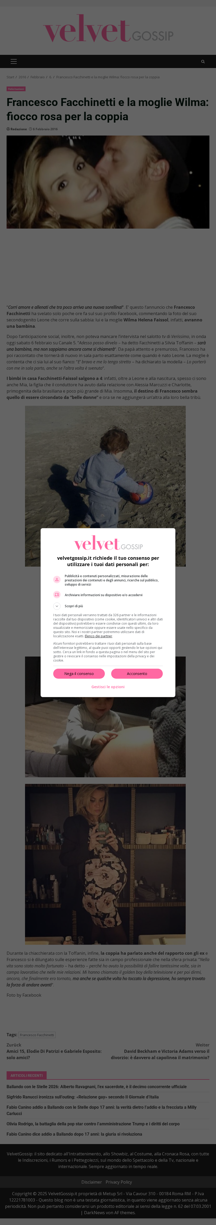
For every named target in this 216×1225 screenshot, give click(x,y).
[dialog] (108, 612)
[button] (108, 606)
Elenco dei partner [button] (98, 636)
